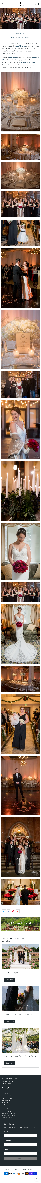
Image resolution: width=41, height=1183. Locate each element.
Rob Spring (13, 57)
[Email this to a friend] (18, 911)
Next (24, 33)
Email (6, 1149)
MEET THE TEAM (7, 1096)
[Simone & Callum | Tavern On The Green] (20, 1040)
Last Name (7, 1140)
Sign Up (20, 1158)
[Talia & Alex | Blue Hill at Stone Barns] (20, 998)
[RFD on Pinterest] (5, 1088)
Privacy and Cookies (8, 1116)
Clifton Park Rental (28, 62)
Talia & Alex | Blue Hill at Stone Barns (18, 1014)
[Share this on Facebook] (8, 911)
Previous (18, 33)
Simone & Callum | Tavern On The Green (20, 1056)
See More (10, 980)
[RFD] (20, 3)
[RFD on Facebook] (3, 1088)
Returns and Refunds (8, 1114)
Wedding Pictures (24, 37)
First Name (7, 1132)
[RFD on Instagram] (8, 1088)
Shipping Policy (7, 1112)
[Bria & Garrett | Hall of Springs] (20, 956)
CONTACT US (6, 1100)
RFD (11, 1169)
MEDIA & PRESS (7, 1098)
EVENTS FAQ (6, 1104)
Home (13, 37)
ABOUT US (5, 1094)
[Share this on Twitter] (4, 911)
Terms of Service (7, 1118)
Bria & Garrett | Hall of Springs (16, 972)
